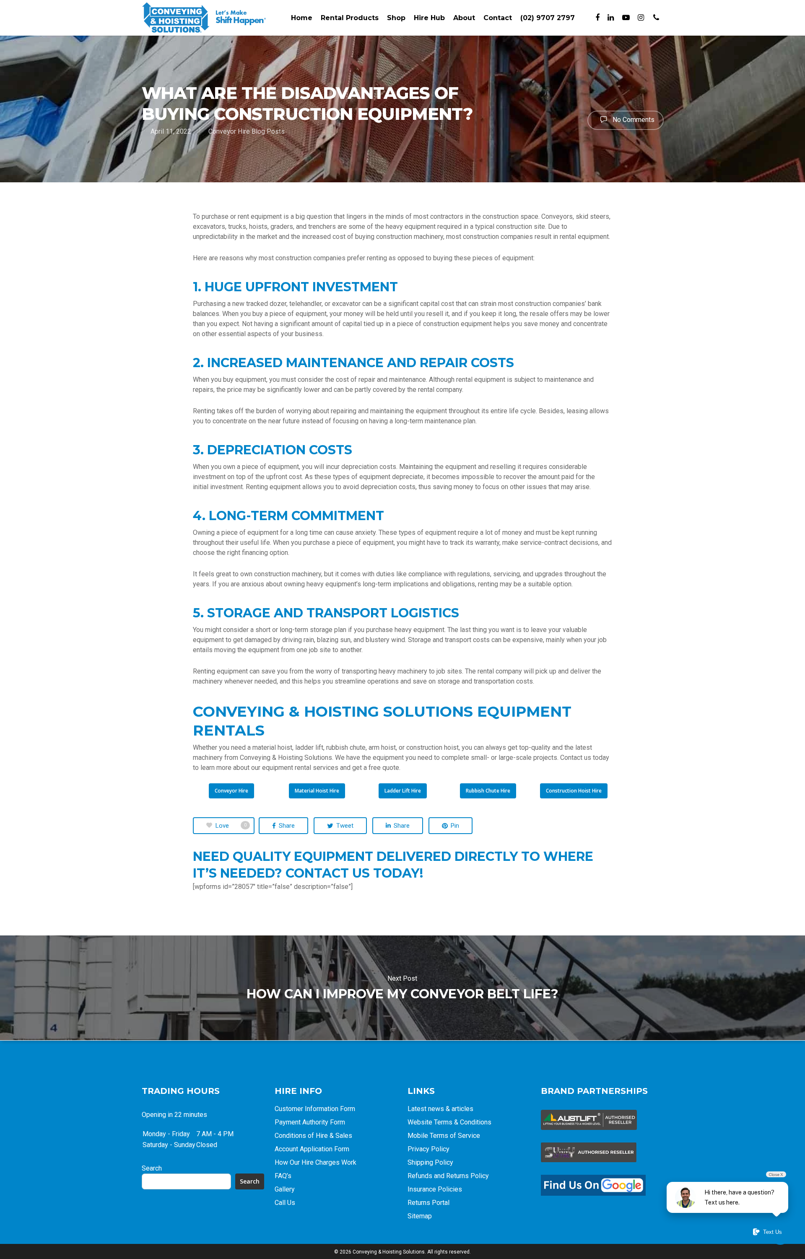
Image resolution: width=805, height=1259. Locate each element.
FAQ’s (283, 1176)
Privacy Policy (428, 1149)
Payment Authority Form (310, 1122)
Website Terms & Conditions (449, 1122)
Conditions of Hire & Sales (313, 1136)
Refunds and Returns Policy (448, 1176)
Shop (396, 18)
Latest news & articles (440, 1109)
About (464, 18)
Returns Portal (428, 1203)
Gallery (285, 1189)
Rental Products (350, 18)
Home (301, 18)
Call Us (285, 1203)
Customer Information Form (315, 1109)
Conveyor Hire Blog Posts (246, 131)
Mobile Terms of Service (444, 1136)
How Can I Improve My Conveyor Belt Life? (402, 987)
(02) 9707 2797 (547, 18)
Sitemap (420, 1216)
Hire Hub (429, 18)
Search (152, 1168)
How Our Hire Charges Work (315, 1162)
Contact (497, 18)
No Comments (632, 120)
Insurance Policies (435, 1189)
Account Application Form (312, 1149)
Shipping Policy (430, 1162)
